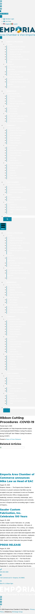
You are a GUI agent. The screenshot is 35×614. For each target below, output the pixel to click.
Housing (12, 170)
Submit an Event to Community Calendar (18, 61)
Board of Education (16, 135)
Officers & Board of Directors (19, 210)
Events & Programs (15, 42)
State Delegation (15, 138)
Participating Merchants (17, 118)
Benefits (12, 98)
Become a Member (15, 96)
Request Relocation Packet (18, 178)
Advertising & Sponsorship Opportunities (16, 68)
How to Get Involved (16, 49)
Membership (11, 91)
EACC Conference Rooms (18, 187)
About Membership (14, 93)
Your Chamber (13, 182)
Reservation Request (16, 192)
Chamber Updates (15, 197)
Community (11, 125)
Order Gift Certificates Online (19, 116)
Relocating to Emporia (15, 163)
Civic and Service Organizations (20, 150)
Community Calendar (16, 57)
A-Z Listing (13, 111)
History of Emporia (15, 155)
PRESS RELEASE (10, 544)
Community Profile (15, 153)
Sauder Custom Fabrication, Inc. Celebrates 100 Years (13, 513)
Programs (11, 64)
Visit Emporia (14, 160)
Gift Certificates (15, 74)
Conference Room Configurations (20, 190)
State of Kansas (15, 140)
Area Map (13, 158)
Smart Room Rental (14, 185)
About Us (11, 202)
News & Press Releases (13, 439)
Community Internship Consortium (20, 72)
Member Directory (13, 106)
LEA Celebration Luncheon (18, 87)
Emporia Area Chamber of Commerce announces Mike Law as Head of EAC (17, 478)
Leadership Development (15, 77)
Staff (11, 212)
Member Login (9, 19)
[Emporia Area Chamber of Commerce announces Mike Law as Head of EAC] (12, 458)
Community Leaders (14, 128)
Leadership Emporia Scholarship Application (18, 83)
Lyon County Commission (18, 133)
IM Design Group (17, 612)
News (10, 194)
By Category (14, 108)
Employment (14, 168)
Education (13, 173)
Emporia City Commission (18, 130)
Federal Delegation (15, 143)
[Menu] (1, 16)
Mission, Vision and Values (18, 207)
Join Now (8, 21)
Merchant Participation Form (18, 121)
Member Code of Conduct (18, 103)
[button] (7, 219)
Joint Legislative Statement (18, 199)
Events (10, 44)
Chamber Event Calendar (17, 47)
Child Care (13, 175)
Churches (13, 148)
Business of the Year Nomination (20, 52)
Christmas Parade (15, 54)
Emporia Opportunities (17, 165)
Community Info (13, 145)
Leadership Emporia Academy (19, 79)
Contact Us (13, 205)
